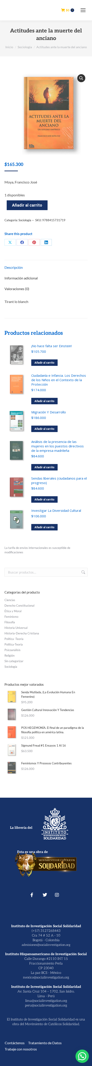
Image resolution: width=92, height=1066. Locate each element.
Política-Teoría (13, 644)
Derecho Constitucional (19, 605)
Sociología (25, 220)
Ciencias (9, 600)
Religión (9, 655)
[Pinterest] (34, 242)
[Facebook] (22, 242)
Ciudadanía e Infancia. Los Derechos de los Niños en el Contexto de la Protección (58, 380)
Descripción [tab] (13, 267)
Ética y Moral (12, 611)
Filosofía (9, 622)
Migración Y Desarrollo (48, 412)
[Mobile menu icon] (83, 10)
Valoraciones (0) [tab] (16, 289)
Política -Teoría (13, 639)
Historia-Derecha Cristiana (21, 633)
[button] (81, 78)
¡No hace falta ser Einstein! (51, 346)
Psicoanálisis (12, 650)
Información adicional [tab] (21, 278)
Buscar (83, 572)
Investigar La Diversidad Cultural (56, 510)
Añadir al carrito (27, 205)
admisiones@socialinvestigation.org (46, 945)
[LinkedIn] (46, 242)
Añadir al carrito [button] (44, 362)
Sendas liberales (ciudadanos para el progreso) (59, 480)
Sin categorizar (13, 661)
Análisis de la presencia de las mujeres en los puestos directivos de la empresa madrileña (57, 446)
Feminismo (11, 616)
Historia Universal (15, 628)
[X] (10, 242)
